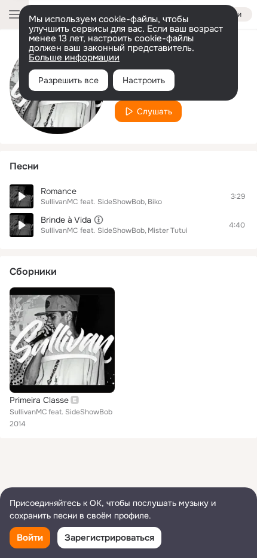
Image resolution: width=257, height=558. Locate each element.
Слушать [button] (154, 111)
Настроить (144, 80)
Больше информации (74, 57)
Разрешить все (68, 80)
